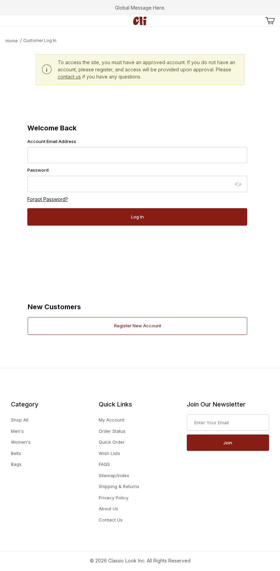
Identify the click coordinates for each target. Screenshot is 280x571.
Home (11, 40)
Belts (16, 453)
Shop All (19, 420)
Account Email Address (51, 141)
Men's (17, 431)
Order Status (112, 431)
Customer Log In (39, 40)
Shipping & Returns (119, 486)
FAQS (104, 464)
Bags (16, 464)
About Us (108, 508)
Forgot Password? (47, 199)
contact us (69, 77)
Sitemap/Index (114, 475)
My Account (111, 420)
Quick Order (112, 442)
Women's (21, 442)
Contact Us (111, 520)
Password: (38, 170)
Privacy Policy (113, 497)
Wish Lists (109, 453)
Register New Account (137, 325)
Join (227, 442)
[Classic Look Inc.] (140, 20)
